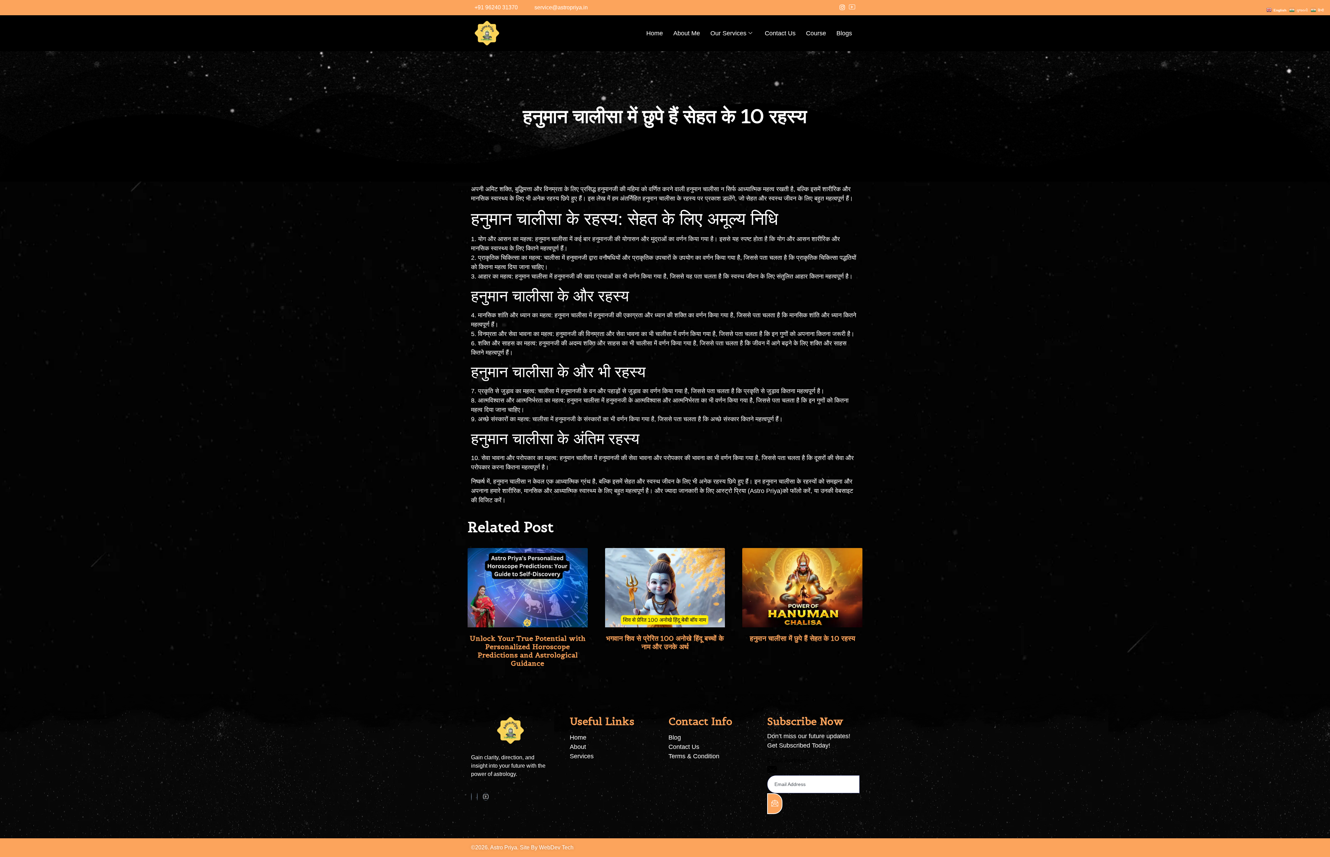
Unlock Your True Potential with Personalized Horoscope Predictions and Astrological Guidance (528, 651)
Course (816, 33)
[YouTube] (852, 7)
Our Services (728, 33)
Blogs (844, 33)
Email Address (789, 760)
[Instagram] (842, 7)
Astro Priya (765, 490)
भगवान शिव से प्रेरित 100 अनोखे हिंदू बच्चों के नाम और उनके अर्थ (665, 642)
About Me (686, 33)
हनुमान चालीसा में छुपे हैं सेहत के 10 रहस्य (802, 638)
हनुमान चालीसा (531, 276)
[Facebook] (471, 797)
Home (654, 33)
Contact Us (780, 33)
